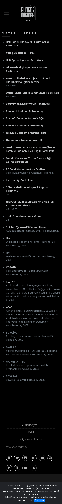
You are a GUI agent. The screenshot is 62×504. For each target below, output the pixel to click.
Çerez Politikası (32, 439)
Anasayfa (31, 425)
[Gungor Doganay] (31, 12)
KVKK (31, 432)
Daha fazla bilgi (24, 500)
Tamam (39, 500)
